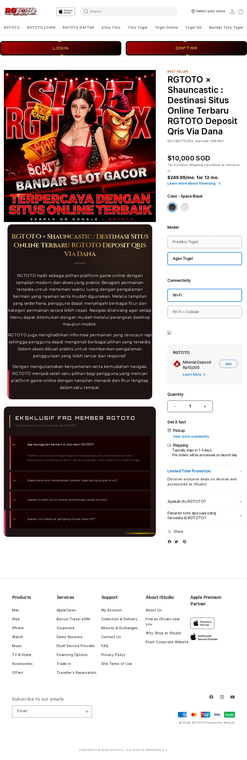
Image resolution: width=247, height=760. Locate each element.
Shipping (196, 165)
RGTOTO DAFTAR (78, 27)
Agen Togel (183, 258)
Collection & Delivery (119, 619)
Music (17, 646)
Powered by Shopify (220, 722)
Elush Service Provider (76, 646)
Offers (17, 673)
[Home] (20, 11)
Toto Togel (138, 27)
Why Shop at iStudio (163, 633)
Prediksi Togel (185, 242)
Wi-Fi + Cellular (185, 312)
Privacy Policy (113, 655)
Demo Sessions (70, 637)
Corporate (65, 628)
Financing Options (72, 655)
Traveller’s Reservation (76, 673)
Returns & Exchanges (119, 628)
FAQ (105, 646)
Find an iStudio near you (163, 621)
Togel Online (166, 27)
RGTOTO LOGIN (41, 27)
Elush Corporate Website (167, 642)
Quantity (175, 394)
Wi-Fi (177, 295)
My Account (111, 610)
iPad (15, 619)
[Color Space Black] (172, 207)
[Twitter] (177, 542)
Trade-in (64, 664)
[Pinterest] (185, 542)
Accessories (22, 664)
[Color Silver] (185, 207)
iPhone (18, 628)
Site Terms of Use (116, 664)
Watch (17, 637)
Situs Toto (110, 27)
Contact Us (111, 637)
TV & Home (21, 655)
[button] (12, 28)
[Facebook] (170, 542)
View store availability (191, 436)
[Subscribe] (86, 711)
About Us (154, 610)
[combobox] (129, 11)
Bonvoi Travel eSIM (73, 619)
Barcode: (203, 141)
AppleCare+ (66, 610)
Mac (15, 610)
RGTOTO (12, 27)
